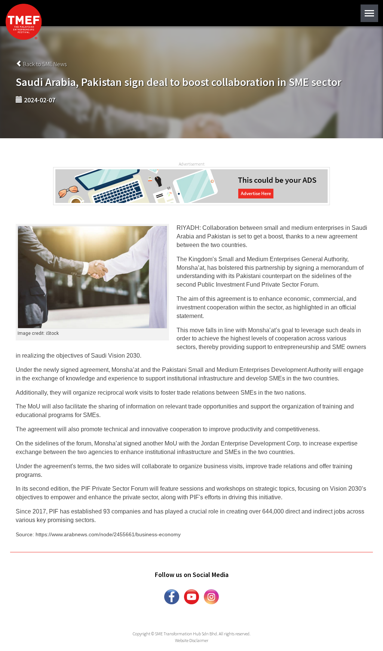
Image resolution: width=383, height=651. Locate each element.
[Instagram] (211, 596)
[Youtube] (191, 596)
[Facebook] (171, 596)
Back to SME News (44, 64)
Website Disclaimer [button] (191, 640)
